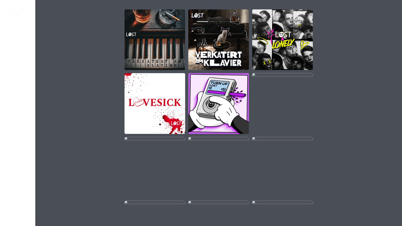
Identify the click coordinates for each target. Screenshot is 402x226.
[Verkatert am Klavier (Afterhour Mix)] (190, 11)
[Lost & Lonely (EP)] (254, 11)
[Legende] (254, 75)
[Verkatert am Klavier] (126, 11)
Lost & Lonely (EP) (282, 40)
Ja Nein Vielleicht (154, 168)
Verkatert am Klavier (155, 40)
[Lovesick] (126, 75)
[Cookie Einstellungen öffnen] (7, 222)
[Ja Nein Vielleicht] (126, 139)
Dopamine (282, 168)
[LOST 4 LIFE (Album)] (190, 202)
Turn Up (218, 104)
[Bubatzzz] (190, 139)
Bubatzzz (218, 168)
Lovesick (155, 104)
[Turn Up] (190, 75)
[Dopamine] (254, 139)
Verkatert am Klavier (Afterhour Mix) (219, 40)
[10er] (254, 202)
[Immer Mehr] (126, 202)
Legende (282, 104)
